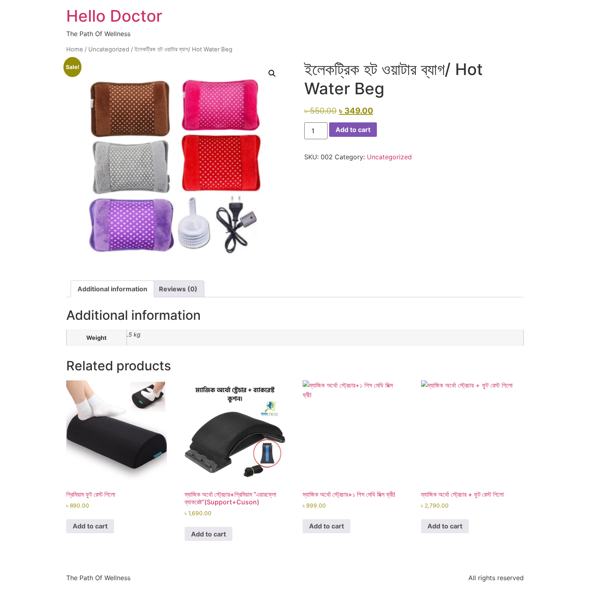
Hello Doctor (114, 16)
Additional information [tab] (112, 289)
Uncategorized (108, 49)
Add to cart (353, 130)
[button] (272, 73)
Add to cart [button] (90, 526)
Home (74, 49)
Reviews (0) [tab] (178, 289)
